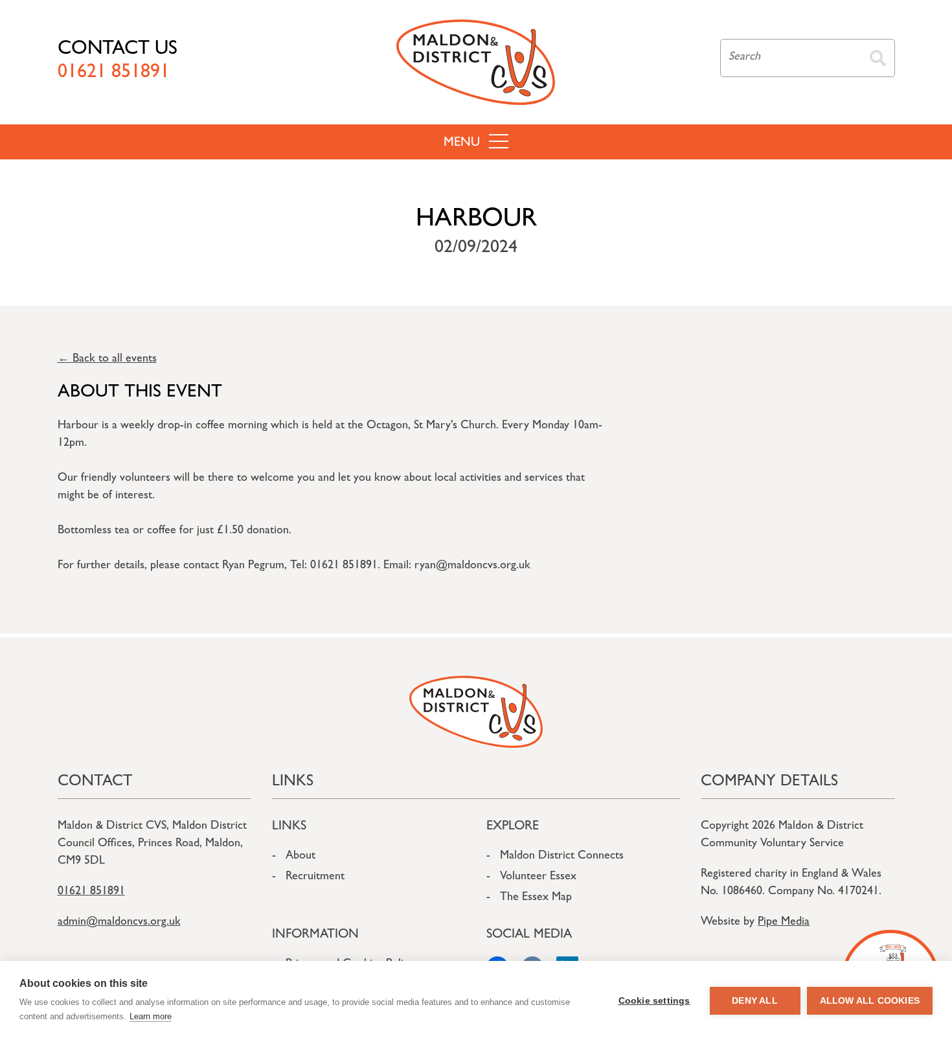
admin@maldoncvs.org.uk (119, 923)
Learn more (151, 1016)
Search (878, 58)
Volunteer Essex (538, 877)
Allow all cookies (870, 1001)
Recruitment (315, 877)
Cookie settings (654, 1001)
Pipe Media (784, 923)
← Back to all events (107, 359)
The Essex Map (536, 898)
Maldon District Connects (562, 856)
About (300, 856)
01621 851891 (91, 892)
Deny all (755, 1001)
